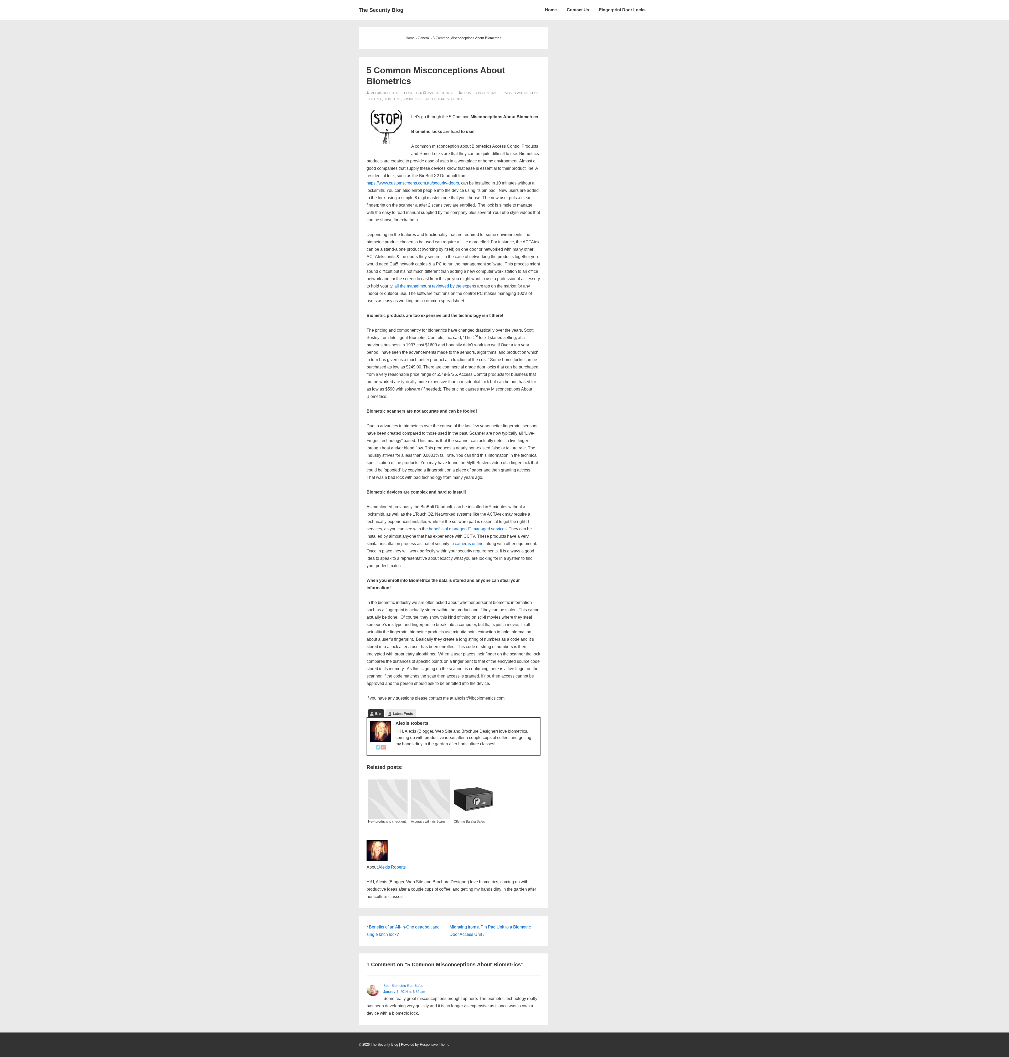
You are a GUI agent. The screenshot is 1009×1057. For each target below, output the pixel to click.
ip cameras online (466, 543)
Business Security (419, 99)
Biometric (392, 99)
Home (551, 10)
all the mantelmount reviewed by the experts (435, 286)
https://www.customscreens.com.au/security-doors (413, 183)
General (489, 93)
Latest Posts (403, 714)
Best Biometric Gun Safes (403, 986)
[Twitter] (378, 748)
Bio (378, 714)
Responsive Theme (434, 1044)
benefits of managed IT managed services (468, 529)
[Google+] (383, 748)
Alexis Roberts (392, 867)
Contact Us (578, 10)
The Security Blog (381, 10)
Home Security (449, 99)
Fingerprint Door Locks (622, 10)
